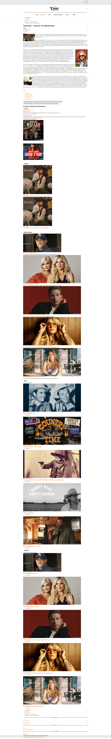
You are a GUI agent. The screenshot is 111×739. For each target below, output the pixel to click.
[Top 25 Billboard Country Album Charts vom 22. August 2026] (37, 211)
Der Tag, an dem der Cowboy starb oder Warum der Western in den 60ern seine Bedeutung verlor (43, 479)
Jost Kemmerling (28, 94)
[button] (43, 14)
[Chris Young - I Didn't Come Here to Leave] (52, 530)
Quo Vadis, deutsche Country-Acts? (30, 114)
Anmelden (26, 108)
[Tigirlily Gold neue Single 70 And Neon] (52, 269)
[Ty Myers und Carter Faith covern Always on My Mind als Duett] (52, 300)
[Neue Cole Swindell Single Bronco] (42, 242)
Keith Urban (44, 72)
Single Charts (25, 194)
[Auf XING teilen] (27, 33)
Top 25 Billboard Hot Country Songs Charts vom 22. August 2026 (36, 195)
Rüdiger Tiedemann (29, 96)
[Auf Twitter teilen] (26, 33)
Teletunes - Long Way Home (28, 110)
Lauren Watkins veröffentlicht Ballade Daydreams (33, 376)
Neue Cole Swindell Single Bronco (30, 252)
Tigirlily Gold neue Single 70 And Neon (31, 283)
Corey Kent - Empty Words (28, 513)
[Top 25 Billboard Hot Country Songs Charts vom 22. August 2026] (37, 179)
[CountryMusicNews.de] (54, 8)
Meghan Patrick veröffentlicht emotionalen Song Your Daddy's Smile (37, 345)
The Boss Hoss (28, 65)
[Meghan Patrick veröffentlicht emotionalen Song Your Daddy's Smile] (52, 331)
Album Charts (25, 226)
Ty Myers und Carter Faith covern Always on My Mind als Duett (36, 314)
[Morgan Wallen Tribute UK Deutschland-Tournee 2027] (33, 130)
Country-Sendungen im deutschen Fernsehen (32, 446)
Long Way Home (34, 87)
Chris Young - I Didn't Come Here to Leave (31, 546)
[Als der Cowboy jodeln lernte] (52, 397)
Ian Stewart (27, 97)
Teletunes (27, 92)
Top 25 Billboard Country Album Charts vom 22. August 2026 (36, 227)
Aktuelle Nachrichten (27, 572)
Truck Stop (35, 65)
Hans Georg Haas (28, 99)
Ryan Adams (70, 70)
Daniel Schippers (28, 95)
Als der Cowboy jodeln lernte (29, 413)
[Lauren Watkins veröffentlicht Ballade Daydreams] (52, 362)
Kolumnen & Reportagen (27, 412)
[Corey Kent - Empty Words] (52, 497)
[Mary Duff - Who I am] (33, 151)
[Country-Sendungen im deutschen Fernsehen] (52, 430)
